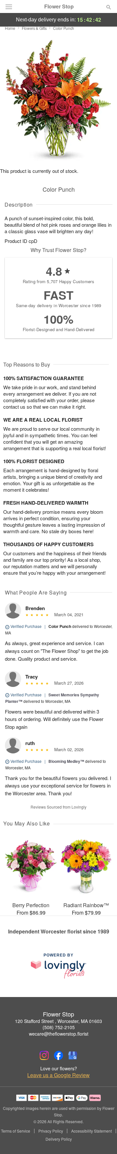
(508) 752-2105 (59, 1027)
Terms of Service (15, 1131)
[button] (103, 1139)
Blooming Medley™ (66, 761)
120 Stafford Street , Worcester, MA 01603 (58, 1021)
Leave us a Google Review (58, 1075)
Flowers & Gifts (34, 28)
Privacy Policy (50, 1131)
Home (10, 28)
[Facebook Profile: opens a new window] (58, 1055)
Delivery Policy (59, 1139)
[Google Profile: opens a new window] (72, 1055)
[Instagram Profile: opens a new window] (44, 1055)
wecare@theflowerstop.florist (58, 1033)
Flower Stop (59, 6)
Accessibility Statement (91, 1131)
